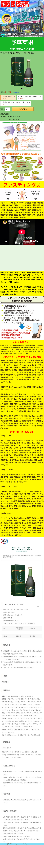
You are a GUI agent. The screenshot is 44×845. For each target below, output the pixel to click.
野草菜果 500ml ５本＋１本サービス (29, 97)
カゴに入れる (23, 109)
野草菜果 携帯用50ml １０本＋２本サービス (16, 103)
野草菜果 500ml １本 (8, 97)
